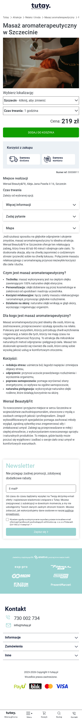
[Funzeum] (21, 585)
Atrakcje (17, 17)
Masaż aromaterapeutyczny (59, 17)
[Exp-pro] (21, 567)
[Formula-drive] (61, 567)
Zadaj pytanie (15, 216)
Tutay (6, 17)
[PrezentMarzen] (61, 585)
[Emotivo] (40, 557)
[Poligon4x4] (61, 576)
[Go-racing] (21, 576)
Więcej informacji (18, 205)
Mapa (10, 228)
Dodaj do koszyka (41, 132)
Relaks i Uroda (33, 17)
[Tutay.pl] (41, 6)
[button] (41, 100)
